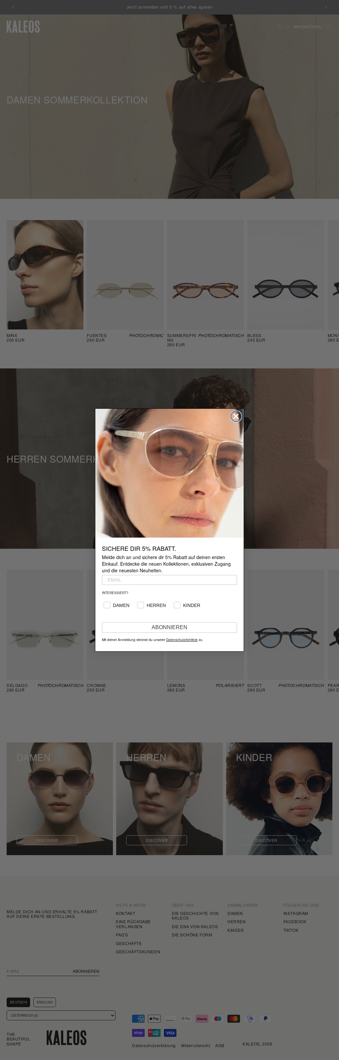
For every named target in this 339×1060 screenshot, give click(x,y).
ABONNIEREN (169, 627)
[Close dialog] (236, 416)
